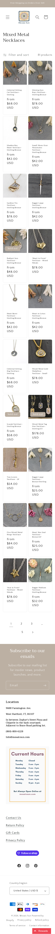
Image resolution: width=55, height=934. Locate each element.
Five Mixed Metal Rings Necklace (15, 533)
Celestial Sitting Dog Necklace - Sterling (14, 371)
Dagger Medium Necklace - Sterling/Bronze (39, 590)
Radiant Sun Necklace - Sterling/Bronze (14, 260)
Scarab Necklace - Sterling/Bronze (15, 425)
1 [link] (11, 623)
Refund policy (42, 920)
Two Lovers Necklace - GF (13, 478)
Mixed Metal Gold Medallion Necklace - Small (40, 371)
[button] (7, 17)
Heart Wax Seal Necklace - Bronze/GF (39, 534)
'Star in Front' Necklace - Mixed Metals (15, 590)
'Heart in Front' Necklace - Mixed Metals (40, 260)
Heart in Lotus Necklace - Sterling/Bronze (39, 316)
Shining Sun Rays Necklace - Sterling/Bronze (39, 92)
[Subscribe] (45, 685)
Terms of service (17, 925)
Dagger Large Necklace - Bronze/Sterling (39, 479)
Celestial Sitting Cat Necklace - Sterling (14, 92)
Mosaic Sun (25, 916)
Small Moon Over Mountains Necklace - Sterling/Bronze (40, 148)
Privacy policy (24, 920)
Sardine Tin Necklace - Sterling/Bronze (14, 205)
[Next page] (32, 632)
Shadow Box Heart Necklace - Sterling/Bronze (14, 147)
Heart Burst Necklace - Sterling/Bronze (14, 316)
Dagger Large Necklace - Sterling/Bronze (39, 205)
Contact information (39, 925)
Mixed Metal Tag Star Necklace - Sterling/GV (39, 426)
